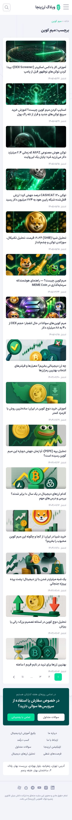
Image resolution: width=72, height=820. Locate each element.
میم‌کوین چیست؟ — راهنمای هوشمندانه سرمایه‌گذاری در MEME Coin (41, 282)
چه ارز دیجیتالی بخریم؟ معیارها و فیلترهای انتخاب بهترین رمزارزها (40, 368)
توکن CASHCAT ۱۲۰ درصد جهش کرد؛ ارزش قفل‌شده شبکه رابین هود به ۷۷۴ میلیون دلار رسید (36, 197)
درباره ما (52, 733)
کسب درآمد (23, 740)
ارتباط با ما (52, 740)
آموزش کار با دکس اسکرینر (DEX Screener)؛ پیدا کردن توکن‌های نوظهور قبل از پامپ (36, 69)
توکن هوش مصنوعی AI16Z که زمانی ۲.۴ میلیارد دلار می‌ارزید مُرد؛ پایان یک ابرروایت (37, 154)
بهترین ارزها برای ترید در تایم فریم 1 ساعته (41, 664)
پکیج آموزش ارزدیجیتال (23, 733)
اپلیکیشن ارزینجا (52, 747)
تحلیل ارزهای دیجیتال (23, 754)
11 (23, 677)
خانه (66, 21)
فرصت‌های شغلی (52, 754)
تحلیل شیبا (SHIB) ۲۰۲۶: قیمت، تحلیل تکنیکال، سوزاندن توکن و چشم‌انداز (36, 240)
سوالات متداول (51, 717)
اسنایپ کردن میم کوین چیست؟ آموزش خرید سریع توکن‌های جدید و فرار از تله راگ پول (39, 112)
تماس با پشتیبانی (20, 717)
